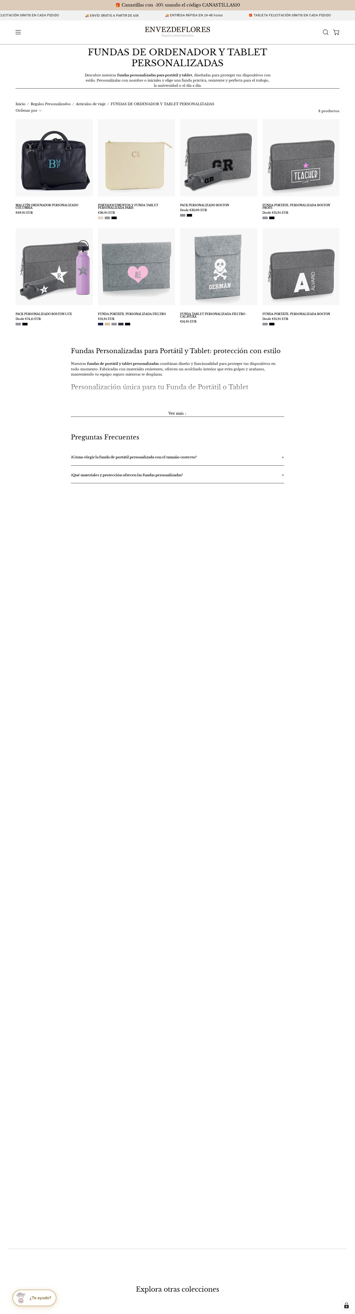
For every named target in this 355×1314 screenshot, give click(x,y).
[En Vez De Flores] (177, 32)
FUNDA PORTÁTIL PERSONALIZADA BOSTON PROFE (296, 206)
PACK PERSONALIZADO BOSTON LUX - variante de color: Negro (25, 324)
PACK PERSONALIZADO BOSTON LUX (44, 314)
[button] (325, 32)
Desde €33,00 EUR (193, 210)
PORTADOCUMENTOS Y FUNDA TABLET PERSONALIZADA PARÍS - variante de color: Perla (100, 218)
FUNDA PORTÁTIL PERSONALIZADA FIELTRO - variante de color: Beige (107, 324)
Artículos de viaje (91, 104)
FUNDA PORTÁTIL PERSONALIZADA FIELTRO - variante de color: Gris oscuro (120, 324)
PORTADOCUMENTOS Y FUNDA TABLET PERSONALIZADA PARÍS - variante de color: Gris (107, 218)
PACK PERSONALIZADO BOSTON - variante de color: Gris (182, 215)
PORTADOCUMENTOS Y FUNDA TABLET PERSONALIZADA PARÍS (128, 206)
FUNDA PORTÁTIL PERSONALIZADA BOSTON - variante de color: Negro (271, 324)
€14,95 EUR (188, 321)
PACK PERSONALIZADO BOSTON (204, 205)
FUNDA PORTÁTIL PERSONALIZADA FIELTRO (132, 314)
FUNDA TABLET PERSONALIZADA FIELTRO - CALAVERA (213, 315)
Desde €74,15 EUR (28, 319)
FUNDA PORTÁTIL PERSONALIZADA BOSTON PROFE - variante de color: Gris (265, 218)
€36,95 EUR (106, 213)
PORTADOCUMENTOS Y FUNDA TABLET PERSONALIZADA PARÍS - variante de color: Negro (114, 218)
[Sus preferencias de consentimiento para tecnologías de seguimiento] (346, 1305)
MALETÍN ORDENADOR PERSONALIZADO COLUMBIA (47, 206)
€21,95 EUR (106, 319)
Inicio (20, 104)
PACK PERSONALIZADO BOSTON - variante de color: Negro (189, 215)
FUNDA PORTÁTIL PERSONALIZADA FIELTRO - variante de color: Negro (127, 324)
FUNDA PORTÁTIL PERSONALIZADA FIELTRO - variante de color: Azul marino (100, 324)
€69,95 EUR (24, 213)
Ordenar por (26, 110)
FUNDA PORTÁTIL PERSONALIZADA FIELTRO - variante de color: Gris (114, 324)
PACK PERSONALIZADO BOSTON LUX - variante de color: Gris (18, 324)
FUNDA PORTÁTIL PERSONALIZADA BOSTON (296, 314)
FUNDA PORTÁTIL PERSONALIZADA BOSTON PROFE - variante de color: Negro (271, 218)
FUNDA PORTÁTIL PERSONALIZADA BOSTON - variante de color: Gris (265, 324)
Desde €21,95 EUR (275, 213)
